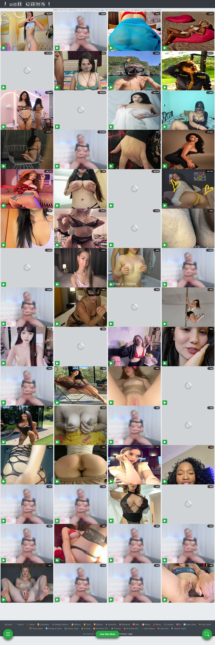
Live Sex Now (107, 634)
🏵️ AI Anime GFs (100, 628)
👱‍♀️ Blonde (98, 624)
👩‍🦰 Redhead (124, 624)
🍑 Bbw (136, 624)
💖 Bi (178, 624)
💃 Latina (30, 624)
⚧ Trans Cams (36, 628)
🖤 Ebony (19, 624)
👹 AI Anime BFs (130, 628)
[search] (207, 634)
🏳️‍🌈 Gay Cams (205, 624)
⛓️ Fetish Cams (71, 628)
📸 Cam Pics (162, 628)
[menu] (8, 634)
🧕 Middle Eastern (60, 624)
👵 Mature (76, 624)
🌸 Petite (146, 624)
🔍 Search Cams (178, 628)
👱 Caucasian (43, 624)
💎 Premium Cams (53, 628)
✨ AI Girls (85, 628)
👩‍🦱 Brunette (110, 624)
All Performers (121, 634)
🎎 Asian (8, 624)
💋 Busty (157, 624)
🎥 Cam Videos (148, 628)
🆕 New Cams (189, 624)
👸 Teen (87, 624)
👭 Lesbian (169, 624)
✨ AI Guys (116, 628)
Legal (130, 634)
